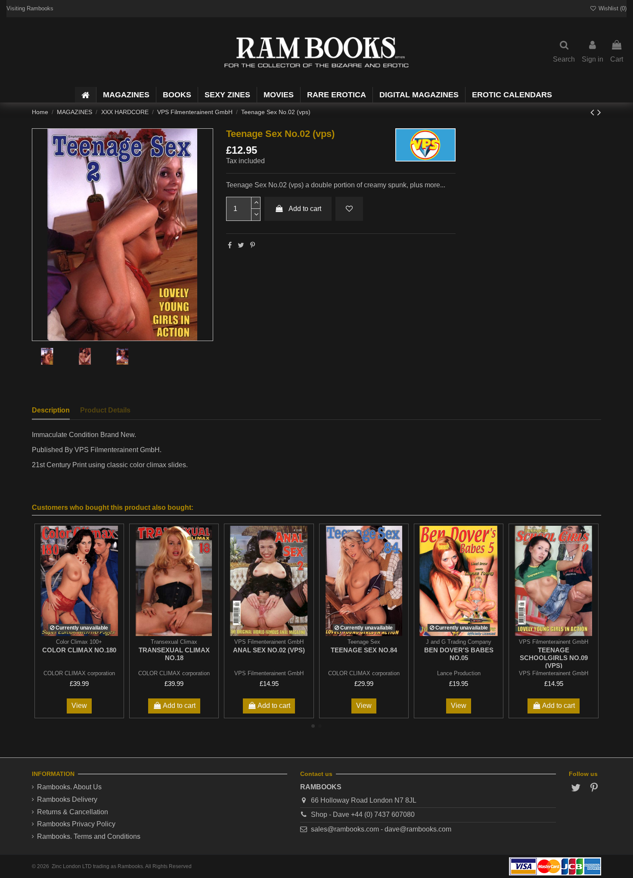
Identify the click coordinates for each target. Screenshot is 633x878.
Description (51, 410)
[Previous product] (593, 112)
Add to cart (305, 208)
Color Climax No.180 (79, 650)
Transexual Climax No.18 (174, 653)
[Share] (230, 245)
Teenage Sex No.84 (364, 650)
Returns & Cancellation (72, 812)
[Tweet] (241, 245)
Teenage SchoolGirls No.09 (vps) (554, 657)
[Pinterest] (252, 245)
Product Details (105, 410)
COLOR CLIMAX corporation (79, 673)
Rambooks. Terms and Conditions (88, 836)
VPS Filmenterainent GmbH (269, 673)
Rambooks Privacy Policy (76, 824)
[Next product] (599, 112)
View (79, 705)
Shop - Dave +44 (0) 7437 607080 (363, 814)
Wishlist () (612, 8)
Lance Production (459, 673)
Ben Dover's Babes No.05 (458, 653)
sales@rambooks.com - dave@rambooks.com (381, 829)
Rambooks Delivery (67, 799)
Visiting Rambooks (29, 8)
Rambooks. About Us (69, 787)
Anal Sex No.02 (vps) (269, 650)
